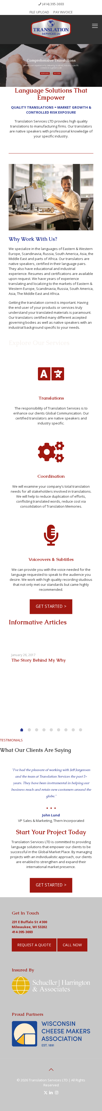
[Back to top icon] (51, 1069)
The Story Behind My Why (38, 660)
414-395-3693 (22, 931)
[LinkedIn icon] (51, 1092)
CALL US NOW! (57, 73)
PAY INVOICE (63, 12)
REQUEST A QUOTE (45, 73)
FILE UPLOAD (39, 12)
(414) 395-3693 (53, 4)
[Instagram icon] (57, 1092)
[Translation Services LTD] (51, 28)
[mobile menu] (94, 25)
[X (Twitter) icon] (46, 1092)
